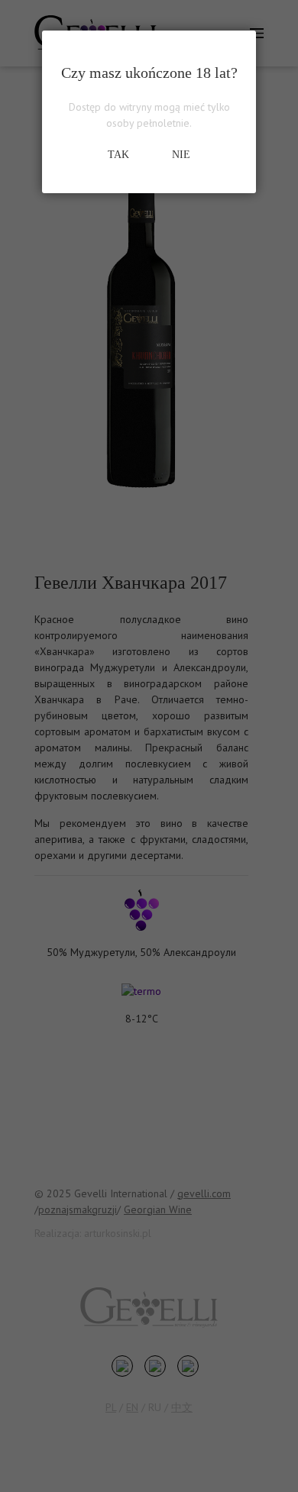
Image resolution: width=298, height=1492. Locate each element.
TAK (118, 154)
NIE (181, 154)
